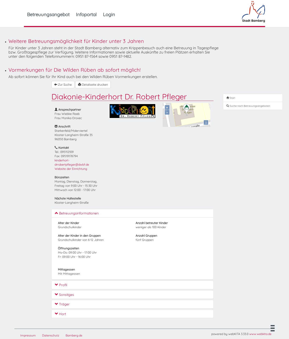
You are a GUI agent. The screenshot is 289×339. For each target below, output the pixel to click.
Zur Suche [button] (64, 84)
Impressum (28, 335)
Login (109, 14)
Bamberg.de (74, 335)
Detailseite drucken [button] (94, 84)
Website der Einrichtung (71, 169)
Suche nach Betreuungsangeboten (249, 105)
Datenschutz (50, 335)
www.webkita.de (260, 334)
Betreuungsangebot (48, 14)
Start (232, 97)
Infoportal (86, 14)
